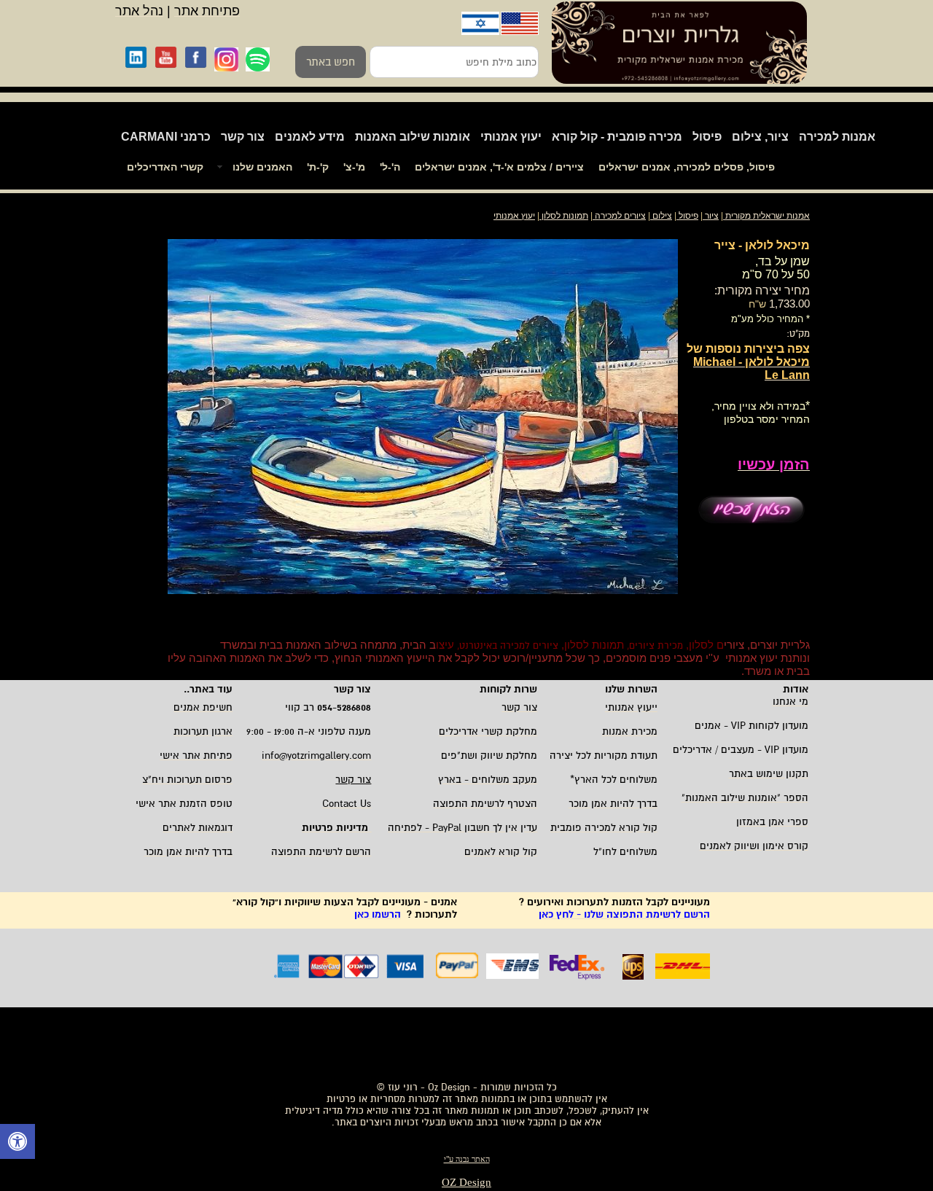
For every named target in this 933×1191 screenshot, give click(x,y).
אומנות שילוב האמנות (412, 136)
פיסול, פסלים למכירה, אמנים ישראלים (686, 167)
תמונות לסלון (563, 216)
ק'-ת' (318, 167)
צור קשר (243, 136)
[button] (17, 1143)
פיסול (707, 136)
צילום (662, 216)
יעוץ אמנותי (511, 136)
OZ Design (466, 1182)
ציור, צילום (760, 136)
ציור (712, 216)
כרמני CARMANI (166, 136)
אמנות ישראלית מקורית (766, 216)
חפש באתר (330, 62)
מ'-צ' (354, 167)
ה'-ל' (390, 167)
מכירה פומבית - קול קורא (617, 136)
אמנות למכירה (837, 136)
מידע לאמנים (310, 136)
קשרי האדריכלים (165, 167)
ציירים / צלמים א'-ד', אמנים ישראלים (499, 167)
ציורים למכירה (620, 216)
